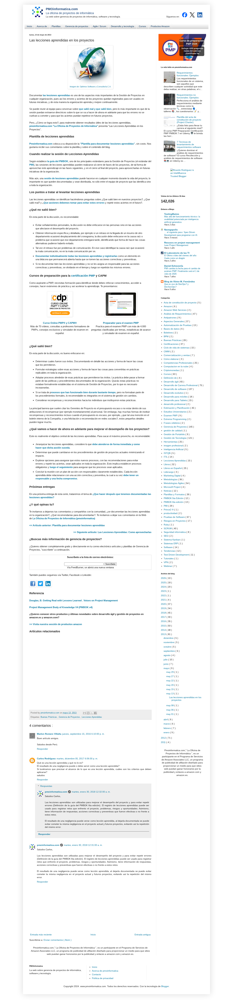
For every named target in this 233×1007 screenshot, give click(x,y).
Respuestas (46, 786)
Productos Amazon (160, 26)
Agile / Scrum (99, 26)
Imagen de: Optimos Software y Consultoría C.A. (90, 87)
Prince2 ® (169, 509)
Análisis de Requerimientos (178, 314)
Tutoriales (169, 558)
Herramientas (171, 441)
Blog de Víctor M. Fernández (179, 281)
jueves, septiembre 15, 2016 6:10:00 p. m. (83, 734)
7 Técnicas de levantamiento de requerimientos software (189, 145)
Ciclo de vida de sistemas (177, 347)
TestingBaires (171, 214)
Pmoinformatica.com (40, 143)
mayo (167, 668)
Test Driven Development (177, 554)
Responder (42, 749)
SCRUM (168, 528)
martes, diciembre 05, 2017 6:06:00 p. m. (77, 758)
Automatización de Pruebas (178, 325)
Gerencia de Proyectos (70, 717)
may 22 (170, 680)
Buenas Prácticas (49, 717)
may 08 (170, 705)
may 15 (170, 689)
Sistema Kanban (172, 539)
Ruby (167, 524)
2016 (164, 621)
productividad (171, 513)
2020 (164, 604)
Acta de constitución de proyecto (180, 302)
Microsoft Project (172, 487)
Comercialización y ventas (177, 355)
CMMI (167, 351)
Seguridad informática (175, 532)
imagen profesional (174, 445)
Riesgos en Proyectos (175, 521)
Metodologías (171, 479)
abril (166, 719)
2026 (164, 578)
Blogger (165, 986)
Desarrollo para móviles (176, 396)
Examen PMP (171, 415)
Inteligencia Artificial (174, 449)
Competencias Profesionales (178, 363)
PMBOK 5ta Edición (174, 498)
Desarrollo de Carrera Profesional (181, 385)
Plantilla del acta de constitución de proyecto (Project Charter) (189, 120)
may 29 (170, 672)
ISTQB (167, 453)
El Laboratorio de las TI (176, 253)
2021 (164, 599)
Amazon (168, 306)
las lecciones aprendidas (56, 95)
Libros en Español (173, 468)
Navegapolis (171, 229)
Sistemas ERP (171, 543)
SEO (166, 536)
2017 (164, 617)
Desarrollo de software (175, 389)
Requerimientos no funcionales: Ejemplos (188, 96)
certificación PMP (83, 275)
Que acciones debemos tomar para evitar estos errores (74, 202)
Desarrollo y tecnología (122, 26)
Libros (167, 464)
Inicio (29, 26)
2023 (164, 591)
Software (168, 547)
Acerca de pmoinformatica (105, 971)
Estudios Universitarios (175, 411)
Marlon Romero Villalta (49, 734)
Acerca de (42, 26)
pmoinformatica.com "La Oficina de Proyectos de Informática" (63, 126)
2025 (164, 582)
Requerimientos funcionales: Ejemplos (188, 74)
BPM (166, 336)
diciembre (169, 638)
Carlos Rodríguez (46, 758)
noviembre (169, 642)
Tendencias (170, 551)
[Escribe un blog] (88, 713)
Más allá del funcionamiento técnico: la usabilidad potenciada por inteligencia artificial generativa (182, 219)
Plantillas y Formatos (174, 494)
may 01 (170, 714)
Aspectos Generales (174, 321)
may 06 (170, 710)
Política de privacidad (102, 978)
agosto (167, 655)
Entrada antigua (143, 934)
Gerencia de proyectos (76, 26)
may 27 (170, 676)
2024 (164, 587)
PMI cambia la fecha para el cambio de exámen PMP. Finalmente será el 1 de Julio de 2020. (182, 271)
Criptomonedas (172, 370)
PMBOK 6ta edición (174, 502)
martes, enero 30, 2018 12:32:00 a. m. (91, 791)
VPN (166, 562)
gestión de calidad (173, 430)
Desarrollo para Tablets (176, 400)
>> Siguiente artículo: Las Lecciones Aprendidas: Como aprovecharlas (112, 532)
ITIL (166, 456)
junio (166, 664)
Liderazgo (169, 472)
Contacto (96, 974)
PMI (31, 164)
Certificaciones (171, 344)
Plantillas (56, 26)
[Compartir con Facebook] (95, 713)
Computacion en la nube (176, 366)
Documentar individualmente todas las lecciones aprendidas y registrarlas (76, 256)
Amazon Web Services (175, 310)
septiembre (169, 651)
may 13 (170, 693)
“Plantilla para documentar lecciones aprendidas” (107, 143)
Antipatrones (170, 317)
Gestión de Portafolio (174, 434)
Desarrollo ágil (171, 381)
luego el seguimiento (61, 467)
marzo (167, 723)
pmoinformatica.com (50, 713)
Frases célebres (172, 423)
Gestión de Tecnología (175, 438)
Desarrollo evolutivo (174, 393)
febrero (168, 728)
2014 (164, 630)
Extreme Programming (175, 419)
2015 (164, 625)
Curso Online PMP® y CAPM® (60, 323)
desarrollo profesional (175, 404)
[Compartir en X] (91, 713)
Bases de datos (172, 329)
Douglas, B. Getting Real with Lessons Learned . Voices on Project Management (73, 600)
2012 (164, 738)
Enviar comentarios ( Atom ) (57, 940)
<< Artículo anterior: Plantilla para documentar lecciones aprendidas (67, 525)
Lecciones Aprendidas (92, 717)
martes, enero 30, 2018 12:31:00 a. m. (83, 845)
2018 (164, 612)
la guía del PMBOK (57, 161)
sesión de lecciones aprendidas (61, 178)
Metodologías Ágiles (174, 483)
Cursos (142, 26)
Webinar (168, 566)
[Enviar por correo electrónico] (84, 713)
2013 (164, 634)
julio (166, 659)
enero (167, 732)
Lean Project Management (176, 245)
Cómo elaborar (171, 359)
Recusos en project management (182, 242)
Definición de (170, 378)
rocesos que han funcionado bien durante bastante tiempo (83, 392)
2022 (164, 595)
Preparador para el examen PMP (121, 323)
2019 (164, 608)
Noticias (168, 491)
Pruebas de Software (174, 517)
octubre (168, 646)
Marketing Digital (172, 475)
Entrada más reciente (41, 934)
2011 (163, 742)
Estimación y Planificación (177, 408)
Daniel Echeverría (173, 266)
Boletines (169, 332)
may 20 (170, 685)
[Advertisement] (90, 669)
